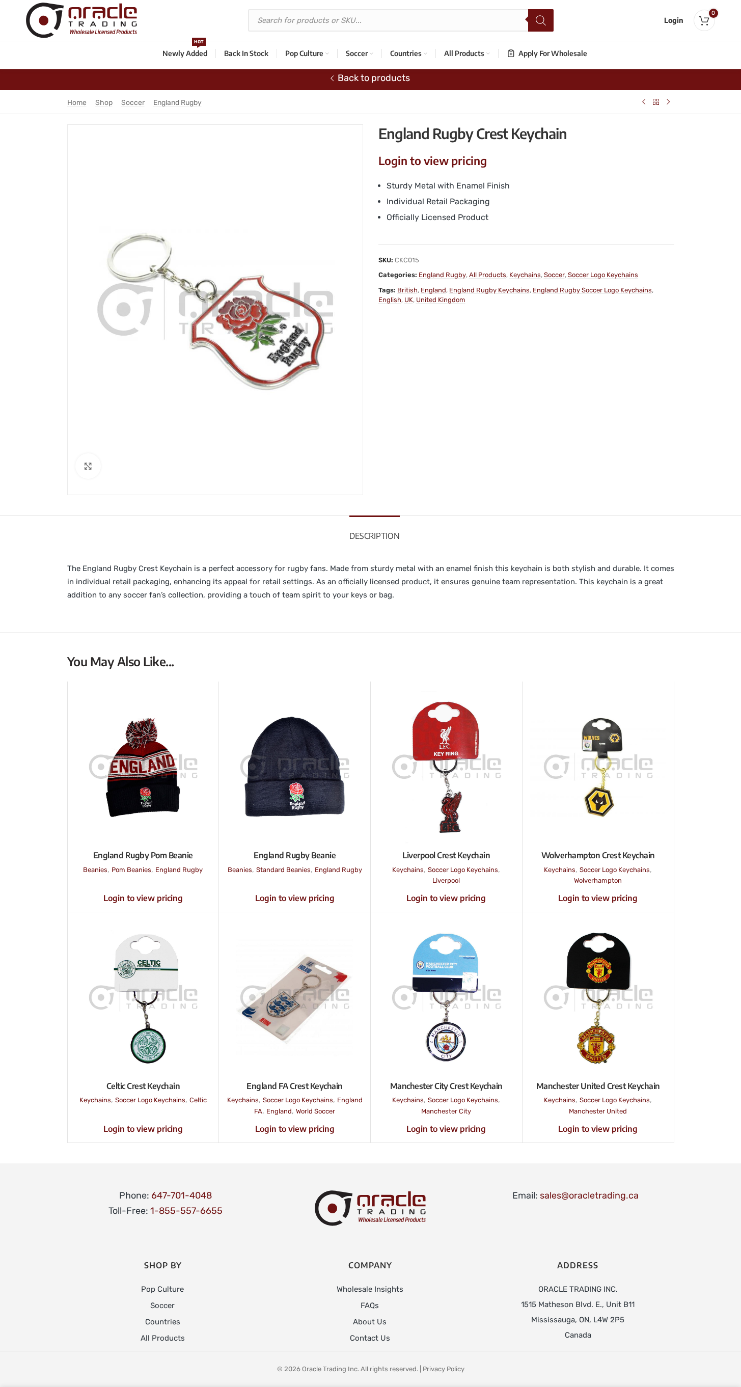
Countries (162, 1321)
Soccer (133, 102)
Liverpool (446, 880)
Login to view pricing (432, 160)
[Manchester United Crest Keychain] (598, 997)
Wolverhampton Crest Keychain (598, 855)
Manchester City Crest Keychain (446, 1086)
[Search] (541, 20)
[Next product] (668, 102)
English (389, 300)
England (433, 290)
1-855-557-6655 (186, 1210)
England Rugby (177, 102)
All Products (487, 275)
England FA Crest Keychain (294, 1086)
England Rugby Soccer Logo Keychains (592, 290)
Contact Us (370, 1338)
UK (408, 300)
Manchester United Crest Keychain (598, 1086)
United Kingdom (440, 300)
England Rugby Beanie (295, 855)
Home (77, 102)
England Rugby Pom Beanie (143, 855)
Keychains (525, 275)
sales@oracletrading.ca (589, 1195)
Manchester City (446, 1111)
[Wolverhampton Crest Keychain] (598, 767)
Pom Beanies (131, 870)
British (407, 290)
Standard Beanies (283, 870)
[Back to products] (656, 102)
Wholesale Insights (370, 1289)
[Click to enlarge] (88, 466)
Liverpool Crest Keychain (446, 855)
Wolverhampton (598, 880)
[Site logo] (81, 19)
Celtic (198, 1100)
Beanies (95, 870)
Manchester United (598, 1111)
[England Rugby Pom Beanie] (143, 767)
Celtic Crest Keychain (143, 1086)
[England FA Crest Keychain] (295, 997)
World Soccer (315, 1111)
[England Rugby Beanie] (295, 767)
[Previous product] (644, 102)
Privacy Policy (443, 1369)
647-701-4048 (181, 1195)
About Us (370, 1321)
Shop (104, 102)
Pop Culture (162, 1289)
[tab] (374, 531)
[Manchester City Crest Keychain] (446, 997)
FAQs (370, 1305)
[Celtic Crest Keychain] (143, 997)
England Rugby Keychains (489, 290)
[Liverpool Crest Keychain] (446, 767)
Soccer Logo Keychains (603, 275)
